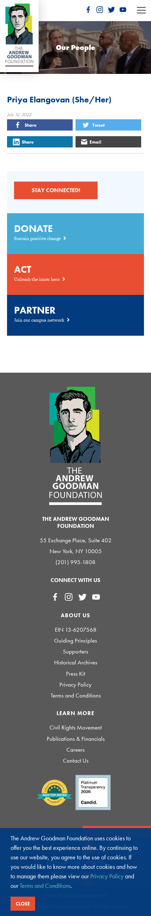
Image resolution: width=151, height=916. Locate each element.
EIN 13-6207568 (76, 629)
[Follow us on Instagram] (99, 9)
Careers (75, 749)
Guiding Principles (75, 640)
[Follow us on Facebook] (88, 9)
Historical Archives (75, 662)
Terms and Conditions (76, 695)
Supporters (75, 651)
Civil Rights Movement (76, 727)
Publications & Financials (76, 739)
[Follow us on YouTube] (123, 9)
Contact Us (75, 760)
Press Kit (75, 673)
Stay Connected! (56, 190)
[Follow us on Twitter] (111, 9)
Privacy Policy (75, 684)
